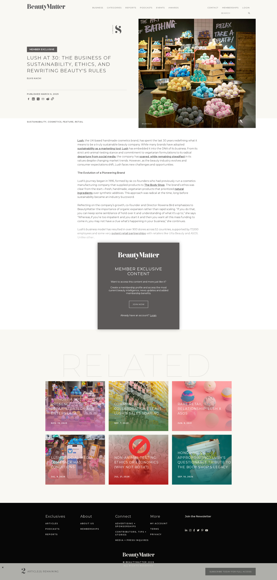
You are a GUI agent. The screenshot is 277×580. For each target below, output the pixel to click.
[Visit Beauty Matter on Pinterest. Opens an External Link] (202, 530)
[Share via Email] (43, 99)
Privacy (156, 534)
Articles (51, 523)
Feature (68, 122)
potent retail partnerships (129, 233)
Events (160, 7)
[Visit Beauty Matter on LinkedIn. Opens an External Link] (186, 530)
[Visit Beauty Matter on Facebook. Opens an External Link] (194, 530)
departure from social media (96, 156)
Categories (114, 7)
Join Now (138, 304)
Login (246, 7)
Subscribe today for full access (231, 571)
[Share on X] (38, 99)
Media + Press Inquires (132, 540)
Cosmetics (55, 122)
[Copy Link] (52, 99)
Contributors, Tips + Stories (130, 533)
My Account (159, 523)
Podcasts (146, 7)
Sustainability (36, 122)
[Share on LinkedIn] (33, 99)
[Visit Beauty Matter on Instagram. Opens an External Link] (190, 530)
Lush (80, 140)
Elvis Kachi (34, 78)
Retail (79, 122)
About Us (87, 523)
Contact (212, 7)
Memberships (230, 7)
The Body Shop (154, 184)
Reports (130, 7)
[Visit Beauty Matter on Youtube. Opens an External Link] (206, 530)
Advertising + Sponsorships (125, 525)
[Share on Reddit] (47, 99)
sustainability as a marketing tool (99, 148)
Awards (173, 7)
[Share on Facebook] (28, 99)
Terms (154, 529)
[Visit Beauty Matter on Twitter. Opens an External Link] (198, 530)
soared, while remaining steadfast (162, 156)
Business (97, 7)
